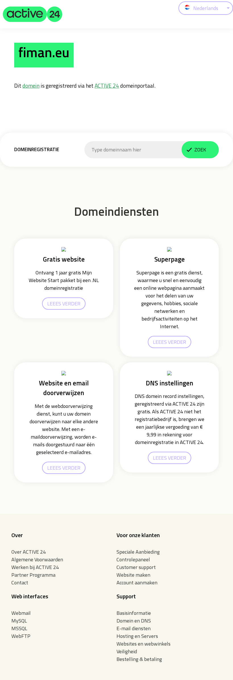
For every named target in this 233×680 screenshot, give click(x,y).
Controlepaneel (133, 559)
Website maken (133, 575)
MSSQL (19, 628)
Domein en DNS (133, 620)
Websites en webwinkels (143, 644)
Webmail (21, 613)
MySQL (19, 620)
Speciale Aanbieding (138, 552)
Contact (19, 582)
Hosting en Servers (137, 636)
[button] (33, 14)
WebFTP (20, 636)
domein (30, 85)
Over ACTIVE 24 (28, 552)
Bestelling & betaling (139, 659)
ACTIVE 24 (107, 85)
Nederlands (205, 8)
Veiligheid (126, 651)
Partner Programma (33, 575)
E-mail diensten (133, 628)
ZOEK (200, 149)
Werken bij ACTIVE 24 (35, 567)
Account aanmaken (136, 582)
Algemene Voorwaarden (37, 559)
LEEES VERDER (63, 303)
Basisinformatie (133, 613)
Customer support (136, 567)
